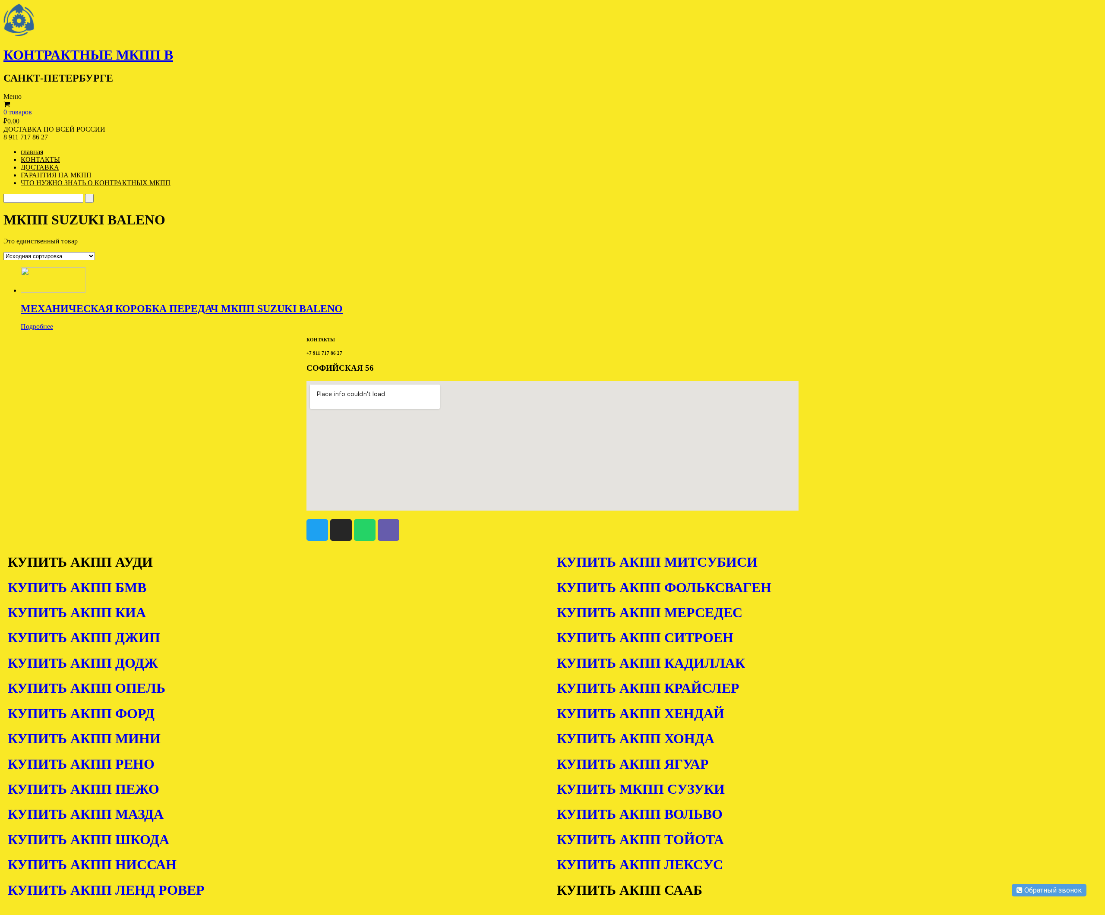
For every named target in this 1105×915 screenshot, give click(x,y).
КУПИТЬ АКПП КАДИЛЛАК (651, 663)
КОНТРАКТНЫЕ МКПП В (88, 55)
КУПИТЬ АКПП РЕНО (81, 764)
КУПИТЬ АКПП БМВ (77, 587)
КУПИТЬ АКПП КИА (77, 612)
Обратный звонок (1052, 890)
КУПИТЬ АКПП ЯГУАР (633, 764)
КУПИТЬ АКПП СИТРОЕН (645, 637)
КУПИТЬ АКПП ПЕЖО (83, 789)
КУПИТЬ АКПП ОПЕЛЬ (86, 688)
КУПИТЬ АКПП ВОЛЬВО (640, 814)
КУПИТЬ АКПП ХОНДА (635, 738)
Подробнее (37, 326)
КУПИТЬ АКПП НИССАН (92, 864)
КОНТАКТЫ (40, 159)
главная (32, 151)
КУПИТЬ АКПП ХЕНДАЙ (640, 713)
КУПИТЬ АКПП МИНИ (84, 738)
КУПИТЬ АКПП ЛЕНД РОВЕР (106, 890)
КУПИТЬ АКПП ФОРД (81, 713)
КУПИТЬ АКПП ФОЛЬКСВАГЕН (664, 587)
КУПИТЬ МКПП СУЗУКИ (641, 789)
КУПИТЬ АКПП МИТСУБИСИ (657, 562)
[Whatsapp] (365, 530)
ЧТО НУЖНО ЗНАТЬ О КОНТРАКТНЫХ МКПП (95, 182)
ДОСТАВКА (40, 167)
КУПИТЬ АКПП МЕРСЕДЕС (649, 612)
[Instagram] (341, 530)
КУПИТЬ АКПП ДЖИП (84, 637)
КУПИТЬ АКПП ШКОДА (88, 839)
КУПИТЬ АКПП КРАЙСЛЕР (648, 688)
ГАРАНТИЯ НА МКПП (56, 175)
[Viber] (388, 530)
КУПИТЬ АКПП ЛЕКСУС (640, 864)
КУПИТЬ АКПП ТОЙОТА (640, 839)
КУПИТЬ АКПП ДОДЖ (83, 663)
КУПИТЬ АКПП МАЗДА (86, 814)
